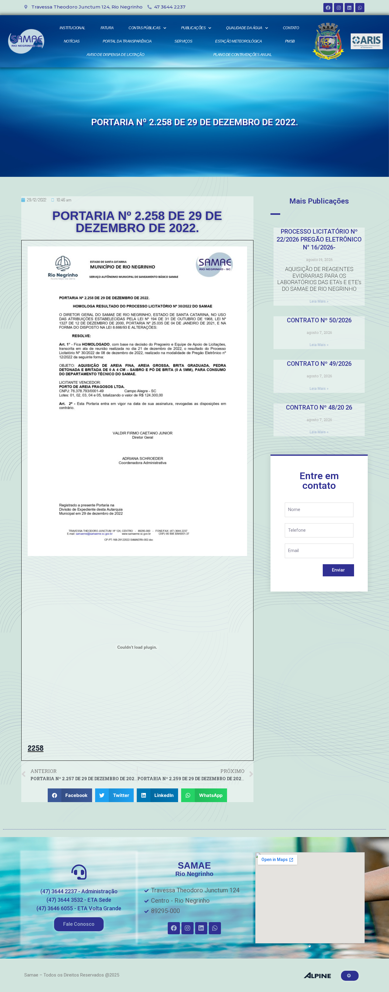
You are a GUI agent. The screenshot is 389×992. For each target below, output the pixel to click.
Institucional (72, 28)
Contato (291, 28)
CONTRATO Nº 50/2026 (319, 320)
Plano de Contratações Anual (242, 55)
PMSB (290, 41)
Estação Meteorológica (238, 41)
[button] (79, 924)
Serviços (183, 41)
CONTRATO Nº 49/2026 (319, 363)
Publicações (193, 28)
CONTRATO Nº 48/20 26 (319, 407)
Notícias (72, 41)
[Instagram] (338, 7)
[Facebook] (327, 7)
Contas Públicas (144, 28)
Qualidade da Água (244, 28)
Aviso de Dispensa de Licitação (115, 55)
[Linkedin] (349, 7)
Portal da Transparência (127, 41)
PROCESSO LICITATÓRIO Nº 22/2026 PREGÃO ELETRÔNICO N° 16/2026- (319, 239)
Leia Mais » (319, 301)
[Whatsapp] (359, 7)
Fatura (107, 28)
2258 (35, 748)
